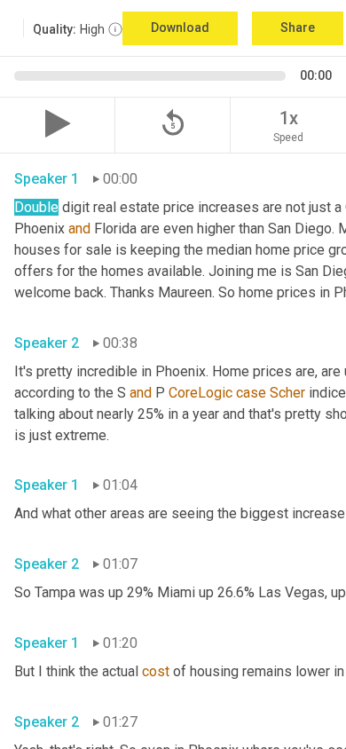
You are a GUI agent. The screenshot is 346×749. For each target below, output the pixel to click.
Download (180, 27)
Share (297, 27)
